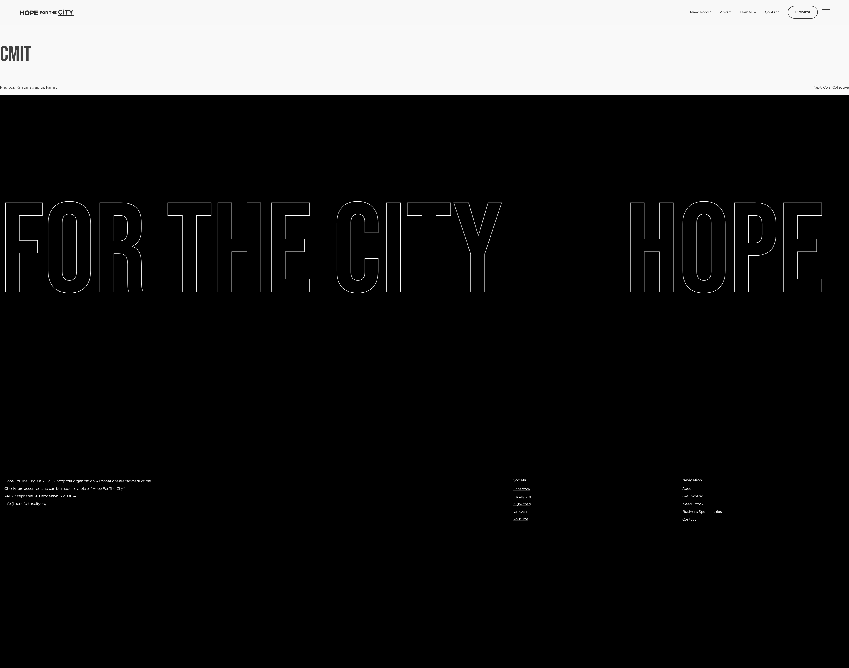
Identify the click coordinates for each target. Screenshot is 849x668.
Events (746, 12)
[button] (826, 12)
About (725, 12)
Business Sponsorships (702, 512)
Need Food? (700, 12)
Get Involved (693, 496)
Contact (772, 12)
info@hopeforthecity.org (25, 503)
